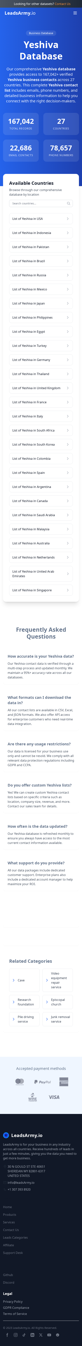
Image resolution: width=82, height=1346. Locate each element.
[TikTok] (24, 1335)
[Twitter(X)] (41, 1335)
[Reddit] (57, 1335)
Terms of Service (15, 1314)
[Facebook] (7, 1335)
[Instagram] (15, 1335)
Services (9, 1222)
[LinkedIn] (32, 1335)
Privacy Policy (13, 1301)
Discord (8, 1282)
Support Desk (13, 1253)
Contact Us (63, 4)
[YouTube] (49, 1335)
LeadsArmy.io (21, 1328)
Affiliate (8, 1245)
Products (9, 1215)
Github (8, 1275)
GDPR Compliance (16, 1308)
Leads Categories (15, 1237)
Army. (20, 13)
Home (7, 1207)
